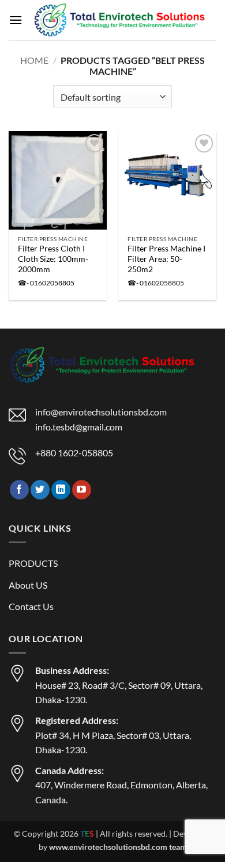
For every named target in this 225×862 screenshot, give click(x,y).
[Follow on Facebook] (19, 489)
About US (28, 584)
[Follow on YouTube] (81, 489)
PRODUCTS (33, 563)
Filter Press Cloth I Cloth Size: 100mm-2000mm (53, 258)
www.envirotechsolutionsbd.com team (118, 847)
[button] (15, 20)
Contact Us (31, 606)
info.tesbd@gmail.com (78, 426)
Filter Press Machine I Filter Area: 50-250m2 (166, 258)
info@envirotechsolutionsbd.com (101, 411)
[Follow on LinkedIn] (60, 489)
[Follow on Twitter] (40, 489)
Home (34, 60)
